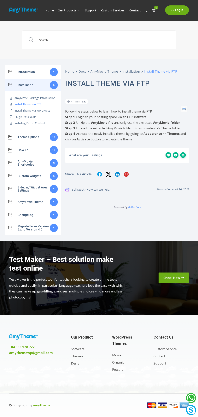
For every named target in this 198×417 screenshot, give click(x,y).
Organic (118, 362)
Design (76, 363)
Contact (135, 10)
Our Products (67, 10)
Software (77, 349)
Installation (131, 71)
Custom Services (113, 10)
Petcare (118, 369)
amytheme (41, 405)
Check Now (172, 278)
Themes (77, 356)
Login (178, 10)
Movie (116, 355)
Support (90, 10)
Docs (82, 71)
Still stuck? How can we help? (91, 189)
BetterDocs (134, 207)
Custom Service (165, 349)
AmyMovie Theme (104, 71)
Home (49, 10)
